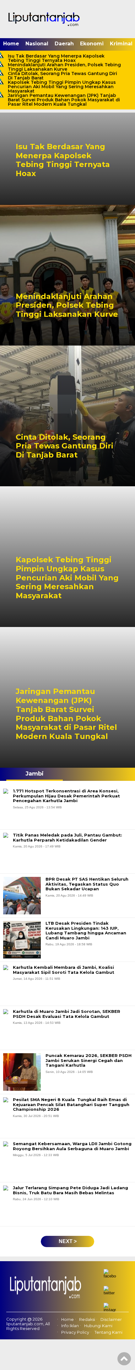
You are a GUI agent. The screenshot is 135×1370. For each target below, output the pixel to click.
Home (11, 44)
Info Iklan (70, 1326)
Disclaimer (111, 1319)
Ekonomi (92, 44)
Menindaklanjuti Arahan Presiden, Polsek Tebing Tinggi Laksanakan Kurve (64, 67)
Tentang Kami (108, 1332)
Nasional (36, 44)
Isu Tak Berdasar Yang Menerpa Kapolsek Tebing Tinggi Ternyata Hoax (56, 58)
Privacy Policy (75, 1332)
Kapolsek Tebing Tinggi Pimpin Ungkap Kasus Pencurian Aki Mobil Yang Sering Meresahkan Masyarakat (62, 86)
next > (68, 1241)
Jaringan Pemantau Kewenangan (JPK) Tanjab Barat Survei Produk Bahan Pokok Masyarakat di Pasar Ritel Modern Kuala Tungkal (64, 99)
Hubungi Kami (98, 1326)
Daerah (64, 44)
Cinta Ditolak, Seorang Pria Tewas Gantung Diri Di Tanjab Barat (62, 75)
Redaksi (87, 1319)
